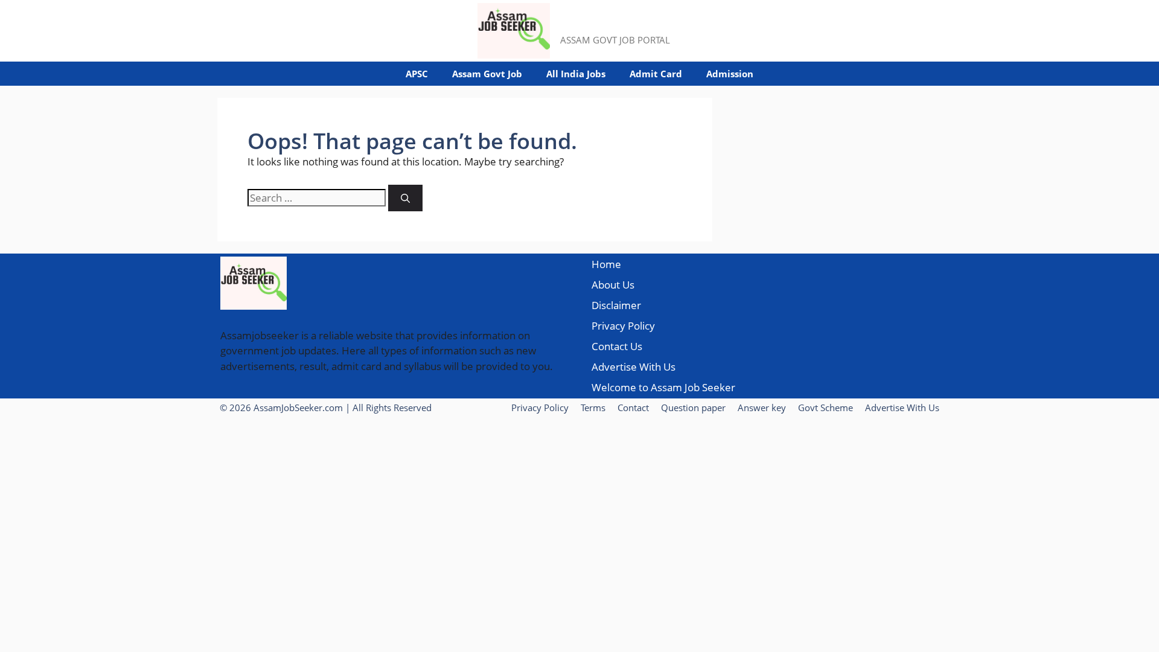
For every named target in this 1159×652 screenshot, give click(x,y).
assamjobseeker (621, 24)
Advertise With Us (633, 367)
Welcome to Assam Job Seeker (663, 387)
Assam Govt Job (487, 74)
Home (606, 264)
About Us (613, 285)
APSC (417, 74)
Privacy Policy (623, 326)
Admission (729, 74)
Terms (593, 407)
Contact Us (617, 346)
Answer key (762, 407)
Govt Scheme (825, 407)
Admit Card (656, 74)
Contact (633, 407)
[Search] (405, 198)
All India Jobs (575, 74)
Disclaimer (616, 305)
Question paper (693, 407)
